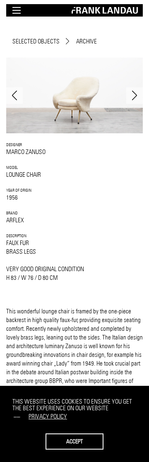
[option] (74, 95)
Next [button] (134, 95)
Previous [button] (14, 95)
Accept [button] (74, 441)
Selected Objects (36, 41)
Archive (86, 41)
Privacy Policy (48, 416)
